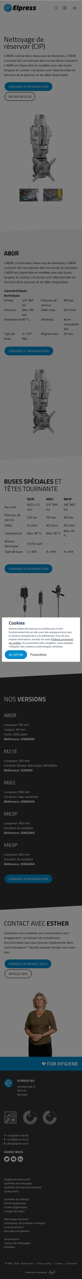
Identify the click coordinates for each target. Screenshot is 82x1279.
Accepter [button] (16, 655)
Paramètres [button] (38, 654)
